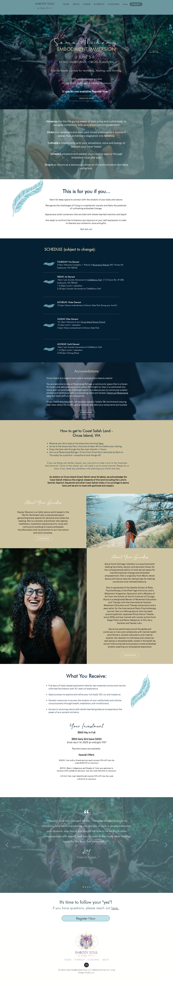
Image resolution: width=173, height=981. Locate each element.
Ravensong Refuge (101, 265)
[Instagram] (86, 965)
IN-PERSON (79, 959)
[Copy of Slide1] (83, 887)
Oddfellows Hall (94, 280)
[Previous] (7, 845)
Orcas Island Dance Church (93, 322)
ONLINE (67, 959)
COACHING (93, 959)
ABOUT (105, 959)
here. (101, 443)
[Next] (166, 845)
